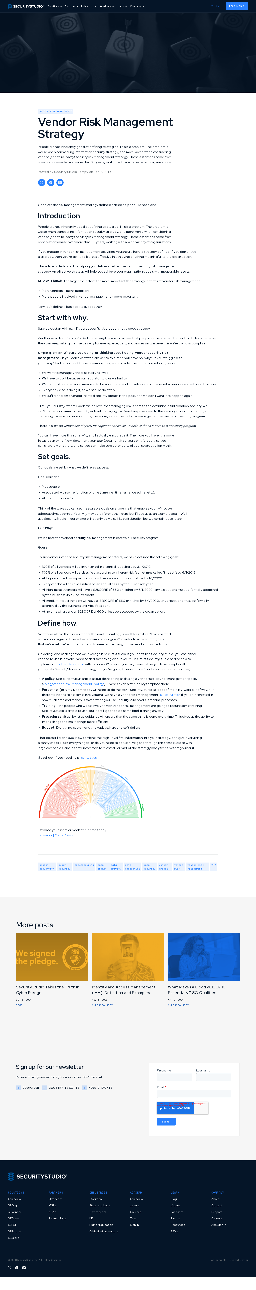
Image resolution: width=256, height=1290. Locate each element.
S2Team (13, 1218)
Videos (175, 1205)
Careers (217, 1218)
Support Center (239, 1260)
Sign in (134, 1225)
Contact (216, 6)
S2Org (12, 1205)
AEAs (52, 1212)
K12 (91, 1218)
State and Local (100, 1205)
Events (175, 1218)
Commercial (97, 1212)
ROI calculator (169, 695)
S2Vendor (14, 1212)
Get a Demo (64, 835)
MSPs (52, 1205)
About (215, 1199)
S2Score (13, 1238)
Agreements (218, 1260)
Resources (178, 1225)
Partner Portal (58, 1218)
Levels (134, 1205)
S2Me (174, 1231)
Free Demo (237, 6)
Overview (14, 1199)
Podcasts (177, 1212)
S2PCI (12, 1225)
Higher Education (101, 1225)
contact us (89, 757)
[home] (26, 6)
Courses (135, 1212)
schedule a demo (71, 664)
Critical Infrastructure (104, 1231)
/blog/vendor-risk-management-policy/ (73, 684)
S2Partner (15, 1231)
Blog (174, 1199)
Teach (134, 1218)
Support (216, 1212)
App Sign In (218, 1225)
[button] (55, 6)
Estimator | (46, 835)
